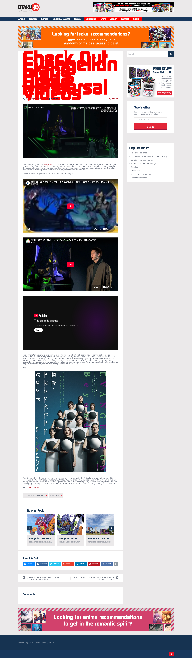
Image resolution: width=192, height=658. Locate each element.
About (113, 19)
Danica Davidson (47, 542)
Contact (125, 19)
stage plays (56, 495)
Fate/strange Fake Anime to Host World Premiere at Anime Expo (44, 578)
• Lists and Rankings (138, 153)
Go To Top (171, 654)
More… (77, 19)
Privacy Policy (48, 643)
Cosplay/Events (61, 19)
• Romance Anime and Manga (142, 163)
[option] (41, 530)
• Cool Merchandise (138, 178)
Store (103, 19)
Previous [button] (29, 528)
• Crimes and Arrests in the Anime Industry (148, 156)
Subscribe (91, 19)
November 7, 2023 (94, 542)
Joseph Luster (35, 98)
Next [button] (111, 528)
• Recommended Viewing (140, 174)
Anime (21, 19)
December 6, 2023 (64, 542)
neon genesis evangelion (35, 495)
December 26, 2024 (35, 542)
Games (44, 19)
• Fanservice (134, 171)
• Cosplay (133, 167)
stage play (48, 164)
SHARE (114, 98)
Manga (33, 19)
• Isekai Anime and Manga (141, 160)
